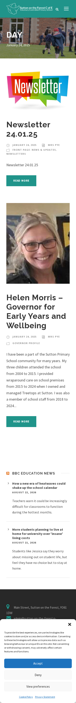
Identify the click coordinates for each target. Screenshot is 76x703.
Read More (21, 180)
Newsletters (16, 153)
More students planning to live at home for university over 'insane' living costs (37, 533)
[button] (70, 624)
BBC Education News (33, 473)
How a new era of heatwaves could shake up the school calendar (38, 485)
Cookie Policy (26, 696)
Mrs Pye (54, 144)
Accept (38, 663)
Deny (38, 675)
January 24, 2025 (24, 144)
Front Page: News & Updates (34, 149)
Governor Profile (26, 343)
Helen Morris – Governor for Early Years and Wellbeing (36, 311)
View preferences (38, 686)
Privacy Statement (45, 696)
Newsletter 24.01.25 (28, 129)
